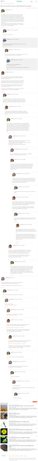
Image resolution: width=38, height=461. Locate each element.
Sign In (31, 1)
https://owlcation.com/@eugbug (5, 86)
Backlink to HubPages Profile (14, 413)
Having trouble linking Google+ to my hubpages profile (19, 421)
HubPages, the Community (12, 412)
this (18, 39)
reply (1, 27)
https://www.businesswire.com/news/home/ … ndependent (15, 327)
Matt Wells (8, 39)
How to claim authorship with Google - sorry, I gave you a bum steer (21, 405)
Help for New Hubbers (12, 420)
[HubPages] (19, 1)
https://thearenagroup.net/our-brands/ (12, 315)
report (3, 27)
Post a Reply (35, 401)
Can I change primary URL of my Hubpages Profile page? (19, 437)
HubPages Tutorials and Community (14, 428)
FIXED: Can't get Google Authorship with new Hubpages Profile (20, 429)
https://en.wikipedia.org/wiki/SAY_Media (11, 304)
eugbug (10, 49)
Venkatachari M (18, 173)
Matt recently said (14, 345)
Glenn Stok (10, 106)
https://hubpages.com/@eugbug (11, 65)
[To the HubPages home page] (4, 455)
